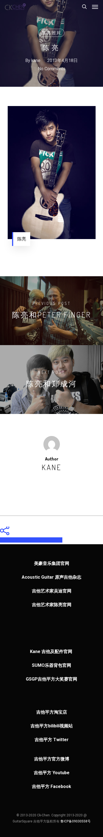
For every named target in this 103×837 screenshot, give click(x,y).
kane (35, 60)
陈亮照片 (51, 33)
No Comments (51, 68)
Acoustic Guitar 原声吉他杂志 (51, 577)
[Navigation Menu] (95, 6)
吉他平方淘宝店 (51, 712)
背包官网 (62, 665)
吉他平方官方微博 (51, 759)
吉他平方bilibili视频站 (51, 725)
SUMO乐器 (43, 665)
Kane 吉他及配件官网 (51, 651)
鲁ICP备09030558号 (75, 821)
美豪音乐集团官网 (51, 563)
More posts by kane (51, 486)
